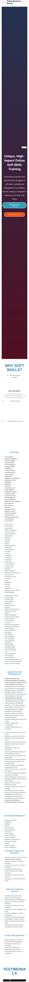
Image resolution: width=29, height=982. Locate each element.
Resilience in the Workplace (12, 501)
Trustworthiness (9, 519)
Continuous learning (10, 513)
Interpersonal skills (10, 472)
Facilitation (8, 582)
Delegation (8, 484)
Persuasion (8, 486)
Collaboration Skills (10, 480)
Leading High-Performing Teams (14, 684)
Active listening (9, 474)
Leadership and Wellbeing (12, 800)
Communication (9, 457)
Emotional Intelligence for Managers (15, 680)
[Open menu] (26, 2)
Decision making (9, 462)
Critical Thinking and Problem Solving (15, 682)
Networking (8, 482)
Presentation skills (10, 488)
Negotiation (8, 476)
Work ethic (8, 507)
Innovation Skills (9, 515)
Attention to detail (10, 511)
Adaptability (8, 468)
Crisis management (10, 499)
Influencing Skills (9, 592)
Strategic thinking (10, 466)
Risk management (10, 497)
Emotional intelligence (11, 459)
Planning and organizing (11, 517)
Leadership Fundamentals (12, 678)
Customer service (10, 493)
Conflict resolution (10, 460)
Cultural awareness (10, 495)
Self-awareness (9, 503)
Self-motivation (9, 505)
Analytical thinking (10, 509)
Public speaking (9, 490)
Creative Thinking (10, 470)
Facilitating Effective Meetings (13, 698)
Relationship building (11, 491)
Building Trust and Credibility (13, 859)
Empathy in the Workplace (12, 478)
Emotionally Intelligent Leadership (14, 802)
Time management (10, 464)
